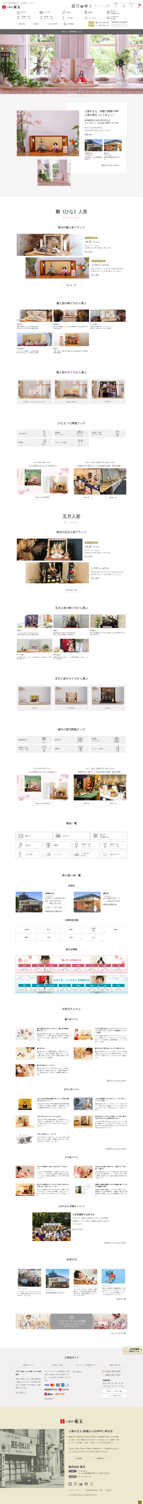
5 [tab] (78, 96)
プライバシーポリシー (75, 1490)
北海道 (26, 929)
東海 (115, 929)
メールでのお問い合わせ (114, 1396)
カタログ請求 (53, 24)
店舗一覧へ (89, 134)
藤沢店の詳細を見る (110, 904)
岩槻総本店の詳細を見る (53, 911)
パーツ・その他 (60, 442)
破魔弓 (90, 12)
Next (140, 65)
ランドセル (92, 18)
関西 (26, 937)
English (108, 1490)
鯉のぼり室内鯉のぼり (115, 12)
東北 (48, 929)
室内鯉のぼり (23, 740)
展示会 (36, 24)
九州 (93, 937)
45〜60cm (71, 708)
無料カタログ (115, 854)
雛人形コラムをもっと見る (116, 1080)
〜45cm (34, 708)
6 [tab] (84, 96)
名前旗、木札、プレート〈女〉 (26, 18)
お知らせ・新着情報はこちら (71, 31)
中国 (48, 937)
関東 (71, 929)
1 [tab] (53, 96)
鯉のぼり (58, 740)
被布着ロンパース (59, 433)
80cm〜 (108, 401)
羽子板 (68, 12)
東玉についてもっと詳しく (110, 165)
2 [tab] (59, 96)
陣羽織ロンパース (96, 740)
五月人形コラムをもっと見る (115, 1148)
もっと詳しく (20, 1392)
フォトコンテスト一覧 (118, 1333)
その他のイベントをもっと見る (115, 1242)
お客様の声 (100, 1458)
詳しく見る (89, 251)
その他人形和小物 (114, 18)
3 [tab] (66, 96)
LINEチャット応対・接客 (54, 907)
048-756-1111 (55, 903)
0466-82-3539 (113, 900)
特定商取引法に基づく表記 (94, 1490)
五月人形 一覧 (71, 590)
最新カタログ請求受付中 (42, 497)
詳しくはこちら (77, 1229)
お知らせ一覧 (121, 1299)
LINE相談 (70, 24)
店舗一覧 (22, 24)
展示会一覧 (112, 497)
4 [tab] (72, 96)
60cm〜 (108, 708)
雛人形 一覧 (71, 285)
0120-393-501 (55, 900)
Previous (2, 65)
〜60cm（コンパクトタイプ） (34, 402)
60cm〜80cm (71, 402)
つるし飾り (69, 18)
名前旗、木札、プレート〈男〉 (49, 18)
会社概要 (79, 1458)
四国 (71, 937)
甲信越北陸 (93, 929)
